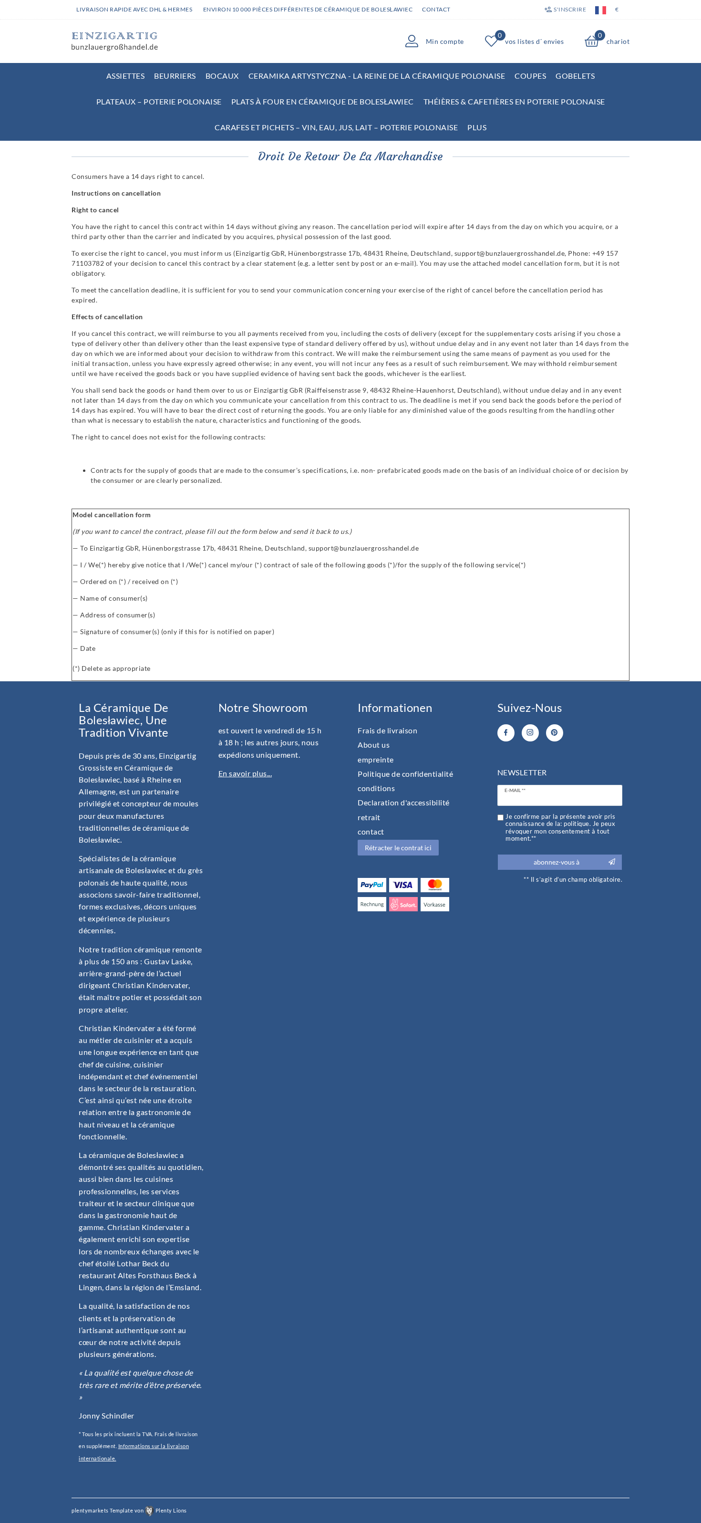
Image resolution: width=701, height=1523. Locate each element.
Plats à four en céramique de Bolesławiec (322, 101)
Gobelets (575, 75)
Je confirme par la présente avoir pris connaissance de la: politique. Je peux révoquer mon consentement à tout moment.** (560, 827)
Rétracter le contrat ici (398, 848)
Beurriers (175, 75)
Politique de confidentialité (405, 773)
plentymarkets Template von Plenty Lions (129, 1510)
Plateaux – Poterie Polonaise (159, 101)
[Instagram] (530, 732)
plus (476, 127)
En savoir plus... (245, 773)
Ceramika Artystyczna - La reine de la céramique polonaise (376, 75)
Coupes (530, 75)
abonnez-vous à (556, 862)
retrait (369, 817)
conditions (376, 788)
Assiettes (125, 75)
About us (374, 744)
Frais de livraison (387, 730)
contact (371, 831)
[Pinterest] (554, 732)
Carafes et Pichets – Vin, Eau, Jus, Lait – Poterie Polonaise (336, 127)
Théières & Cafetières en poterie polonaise (514, 101)
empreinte (376, 759)
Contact (436, 9)
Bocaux (222, 75)
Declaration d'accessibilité (404, 802)
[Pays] (600, 9)
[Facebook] (506, 732)
